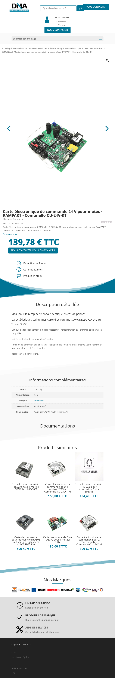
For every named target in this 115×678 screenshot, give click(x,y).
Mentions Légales (20, 657)
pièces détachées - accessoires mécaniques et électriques (34, 48)
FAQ (14, 672)
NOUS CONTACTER (96, 6)
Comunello (39, 400)
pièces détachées (68, 48)
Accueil (4, 48)
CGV (14, 652)
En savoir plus (10, 234)
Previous (30, 128)
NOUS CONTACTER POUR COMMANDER (33, 250)
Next (85, 128)
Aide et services (36, 627)
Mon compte (62, 17)
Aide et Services (19, 668)
